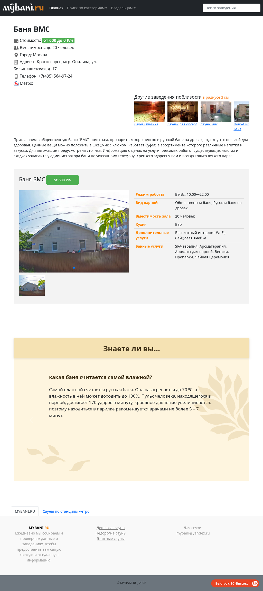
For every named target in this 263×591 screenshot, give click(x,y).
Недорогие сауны (111, 533)
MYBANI (39, 527)
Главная (56, 7)
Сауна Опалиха (146, 124)
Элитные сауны (111, 538)
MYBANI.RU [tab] (25, 511)
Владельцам (122, 7)
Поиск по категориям (86, 7)
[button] (74, 268)
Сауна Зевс (209, 124)
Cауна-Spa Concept (182, 124)
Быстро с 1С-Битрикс (231, 583)
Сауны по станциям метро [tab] (66, 511)
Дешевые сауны (111, 527)
